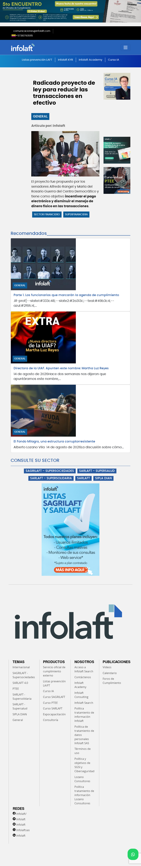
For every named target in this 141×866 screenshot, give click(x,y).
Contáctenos (82, 677)
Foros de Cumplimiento (112, 681)
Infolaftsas (23, 830)
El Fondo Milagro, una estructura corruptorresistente (54, 441)
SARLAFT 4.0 (20, 683)
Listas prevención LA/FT (54, 683)
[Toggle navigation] (125, 47)
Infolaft (20, 819)
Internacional (21, 667)
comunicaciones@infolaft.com (31, 31)
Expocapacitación (54, 714)
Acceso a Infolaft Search (83, 669)
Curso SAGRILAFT (54, 697)
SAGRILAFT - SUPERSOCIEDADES (50, 471)
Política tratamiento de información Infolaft (84, 715)
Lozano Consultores (82, 779)
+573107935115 (24, 36)
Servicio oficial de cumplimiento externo (54, 671)
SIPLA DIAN (103, 478)
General (40, 116)
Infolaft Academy (90, 59)
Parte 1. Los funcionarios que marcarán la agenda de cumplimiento (66, 295)
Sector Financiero (47, 214)
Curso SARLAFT (52, 708)
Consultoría (50, 720)
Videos (107, 667)
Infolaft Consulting (81, 695)
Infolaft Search (83, 703)
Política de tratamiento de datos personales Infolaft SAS (84, 735)
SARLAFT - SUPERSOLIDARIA (51, 478)
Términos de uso (82, 751)
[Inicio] (40, 47)
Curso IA (113, 59)
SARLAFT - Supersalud (20, 706)
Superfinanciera (76, 214)
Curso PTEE (50, 703)
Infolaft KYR (65, 59)
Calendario (110, 673)
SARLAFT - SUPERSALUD (97, 471)
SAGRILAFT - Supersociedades (24, 675)
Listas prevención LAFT (37, 59)
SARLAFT (83, 478)
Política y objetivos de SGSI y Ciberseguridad (84, 765)
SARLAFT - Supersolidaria (22, 697)
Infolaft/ (21, 814)
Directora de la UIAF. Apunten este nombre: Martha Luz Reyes (61, 368)
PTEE (16, 689)
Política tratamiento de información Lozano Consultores (84, 795)
